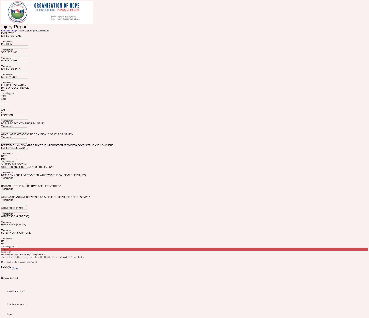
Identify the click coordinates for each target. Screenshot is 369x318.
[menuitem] (187, 287)
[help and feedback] (2, 273)
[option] (184, 110)
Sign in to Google (9, 30)
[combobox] (5, 101)
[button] (184, 249)
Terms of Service (61, 257)
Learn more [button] (43, 30)
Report (34, 262)
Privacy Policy (77, 257)
